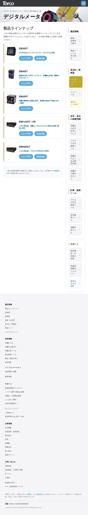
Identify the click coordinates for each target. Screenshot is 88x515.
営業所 (29, 494)
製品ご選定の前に (11, 358)
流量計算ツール (73, 230)
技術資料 (8, 362)
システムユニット (11, 332)
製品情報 (13, 11)
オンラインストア (11, 409)
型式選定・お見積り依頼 (73, 254)
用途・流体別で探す (73, 40)
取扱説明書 (41, 58)
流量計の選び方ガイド (73, 175)
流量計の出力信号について (73, 129)
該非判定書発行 (10, 403)
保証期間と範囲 (10, 371)
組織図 (7, 443)
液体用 (7, 316)
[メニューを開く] (83, 3)
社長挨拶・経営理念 (12, 432)
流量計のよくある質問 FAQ (73, 159)
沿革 (6, 439)
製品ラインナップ (11, 309)
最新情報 (8, 376)
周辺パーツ (9, 328)
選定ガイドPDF (74, 103)
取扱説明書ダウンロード (73, 270)
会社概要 (8, 428)
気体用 (7, 312)
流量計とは (9, 343)
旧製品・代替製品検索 (13, 396)
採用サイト (9, 455)
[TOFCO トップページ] (8, 3)
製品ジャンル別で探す (73, 54)
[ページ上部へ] (81, 505)
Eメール (8, 474)
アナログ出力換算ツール (73, 144)
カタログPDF (26, 58)
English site (9, 483)
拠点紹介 (8, 435)
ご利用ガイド (10, 413)
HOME (5, 11)
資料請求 (8, 466)
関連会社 (8, 447)
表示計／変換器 (23, 11)
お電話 (7, 478)
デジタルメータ (74, 82)
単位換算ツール (73, 217)
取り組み (8, 451)
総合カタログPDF (73, 283)
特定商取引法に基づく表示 (14, 416)
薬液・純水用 (10, 320)
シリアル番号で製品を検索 (14, 392)
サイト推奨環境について (14, 486)
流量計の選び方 (10, 347)
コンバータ (73, 93)
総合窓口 (40, 494)
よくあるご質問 (10, 399)
